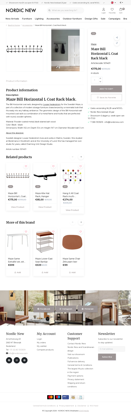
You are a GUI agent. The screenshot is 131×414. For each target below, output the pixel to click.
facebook (45, 309)
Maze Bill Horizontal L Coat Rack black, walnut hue (17, 195)
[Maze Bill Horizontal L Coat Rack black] (24, 50)
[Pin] (65, 397)
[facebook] (9, 360)
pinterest (89, 309)
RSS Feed (94, 406)
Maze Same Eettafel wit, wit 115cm (16, 260)
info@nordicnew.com (18, 353)
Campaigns (114, 19)
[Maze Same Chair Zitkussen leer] (72, 241)
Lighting (39, 19)
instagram (67, 309)
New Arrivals (12, 19)
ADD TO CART (106, 89)
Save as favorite (108, 97)
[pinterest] (24, 360)
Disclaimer (82, 406)
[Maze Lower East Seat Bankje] (45, 241)
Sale (103, 19)
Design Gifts (91, 19)
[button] (81, 156)
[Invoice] (80, 397)
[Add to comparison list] (117, 43)
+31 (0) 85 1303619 (17, 350)
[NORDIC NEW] (21, 10)
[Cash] (73, 397)
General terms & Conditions (44, 406)
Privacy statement (66, 406)
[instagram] (17, 360)
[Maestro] (58, 397)
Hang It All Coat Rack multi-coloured (71, 195)
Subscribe (107, 357)
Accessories (53, 19)
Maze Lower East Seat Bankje (44, 260)
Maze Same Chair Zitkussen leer (71, 260)
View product (17, 207)
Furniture (27, 19)
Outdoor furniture (72, 19)
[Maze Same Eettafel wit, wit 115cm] (17, 241)
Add (19, 272)
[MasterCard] (50, 397)
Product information (16, 81)
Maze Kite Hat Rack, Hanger (42, 195)
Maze (93, 44)
